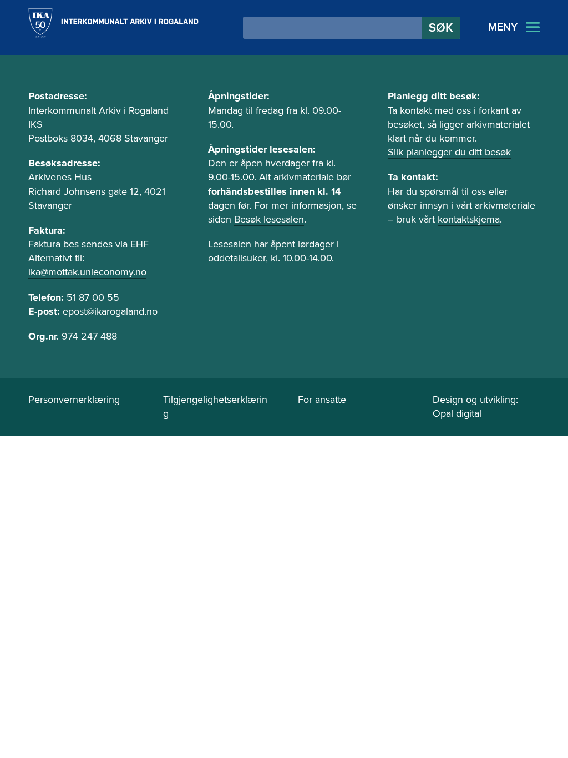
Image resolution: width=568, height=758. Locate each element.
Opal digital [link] (457, 413)
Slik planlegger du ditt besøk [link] (449, 152)
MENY (503, 27)
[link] (113, 23)
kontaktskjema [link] (469, 219)
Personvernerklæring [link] (74, 399)
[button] (441, 28)
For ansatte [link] (322, 399)
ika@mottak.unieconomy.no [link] (87, 272)
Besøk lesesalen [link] (269, 219)
